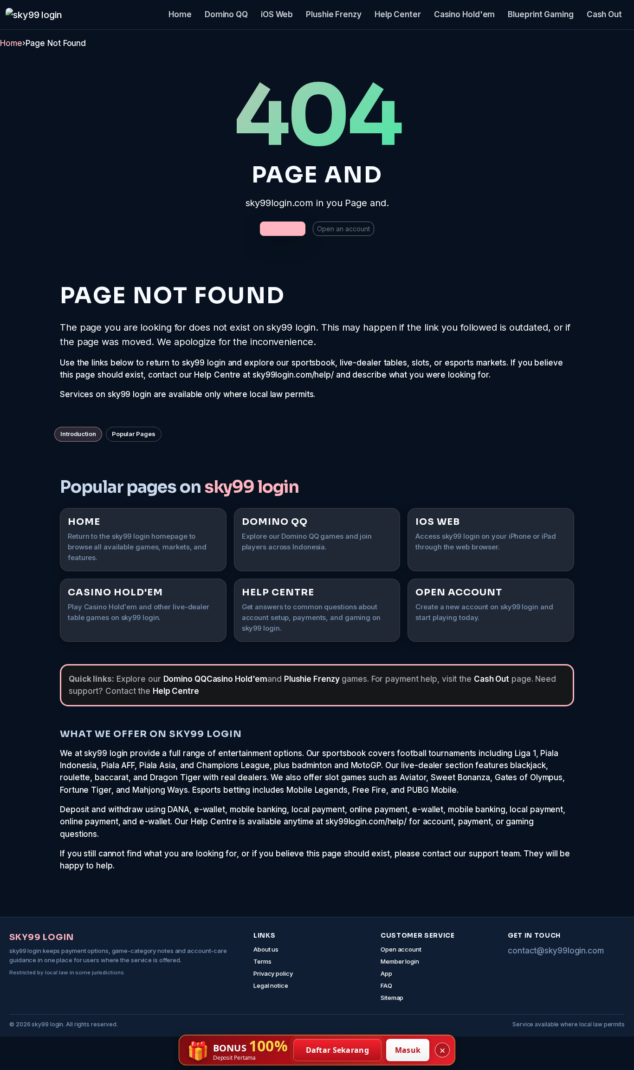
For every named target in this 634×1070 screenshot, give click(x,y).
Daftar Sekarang (337, 1050)
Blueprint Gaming (540, 14)
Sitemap (392, 997)
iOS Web (277, 14)
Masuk (408, 1050)
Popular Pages (133, 433)
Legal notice (270, 985)
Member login (400, 961)
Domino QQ (226, 14)
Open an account (343, 229)
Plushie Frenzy (334, 14)
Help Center (398, 14)
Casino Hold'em (464, 14)
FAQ (386, 985)
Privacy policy (273, 973)
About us (265, 949)
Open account (401, 949)
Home (180, 14)
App (386, 973)
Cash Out (604, 14)
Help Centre (176, 691)
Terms (262, 961)
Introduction (78, 433)
